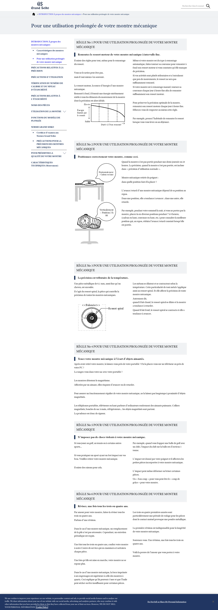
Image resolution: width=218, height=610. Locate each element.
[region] (109, 602)
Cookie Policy (42, 607)
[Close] (213, 601)
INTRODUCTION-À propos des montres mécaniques (60, 14)
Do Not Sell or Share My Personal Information (167, 601)
